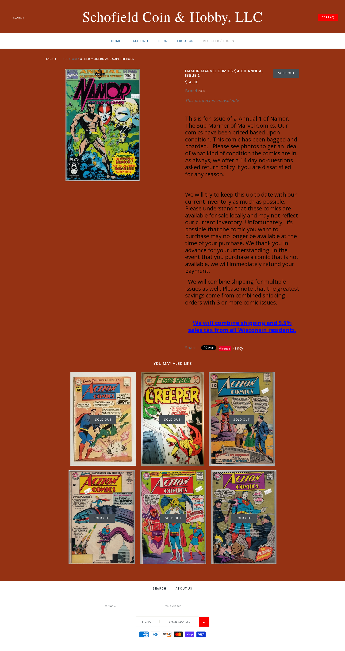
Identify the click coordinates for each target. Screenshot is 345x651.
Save (226, 348)
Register (211, 41)
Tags (51, 59)
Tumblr (307, 17)
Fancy (237, 348)
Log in (228, 41)
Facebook (278, 17)
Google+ (296, 17)
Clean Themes (193, 606)
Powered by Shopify (223, 606)
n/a (201, 90)
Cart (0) (328, 17)
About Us (185, 41)
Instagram (301, 17)
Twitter (284, 17)
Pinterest (290, 17)
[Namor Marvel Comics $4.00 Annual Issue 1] (102, 71)
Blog (162, 41)
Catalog (139, 41)
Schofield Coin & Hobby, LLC (140, 606)
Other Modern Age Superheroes (107, 59)
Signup (147, 621)
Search (159, 588)
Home (116, 41)
